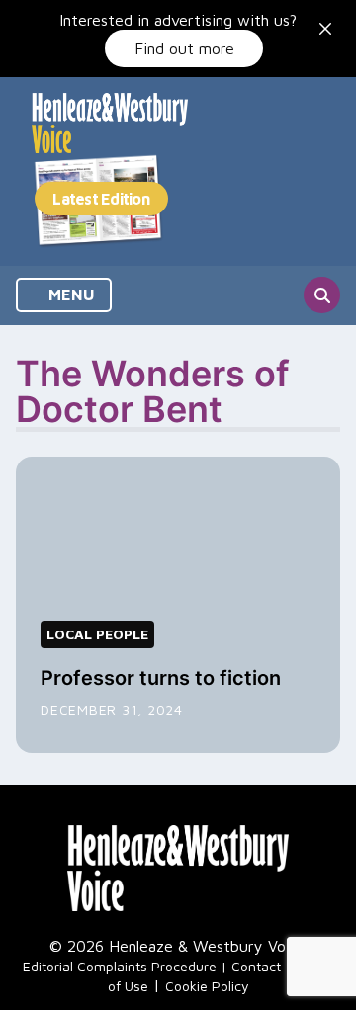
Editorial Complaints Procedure (120, 966)
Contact (256, 966)
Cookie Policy (207, 985)
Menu (69, 294)
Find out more (184, 48)
